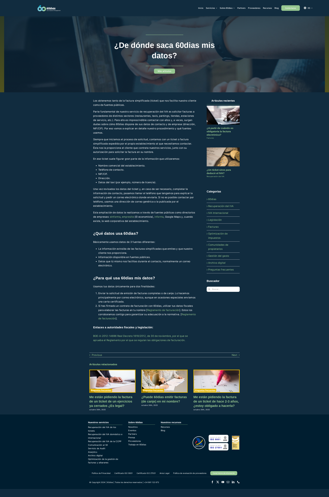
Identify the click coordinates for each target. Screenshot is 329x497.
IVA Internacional (218, 212)
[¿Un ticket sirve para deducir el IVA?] (223, 156)
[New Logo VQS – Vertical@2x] (235, 436)
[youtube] (223, 482)
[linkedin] (233, 482)
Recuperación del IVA (215, 176)
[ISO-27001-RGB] (218, 443)
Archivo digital (217, 262)
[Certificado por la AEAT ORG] (199, 437)
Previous (97, 355)
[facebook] (212, 482)
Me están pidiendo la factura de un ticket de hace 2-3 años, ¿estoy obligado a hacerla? (216, 401)
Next (234, 355)
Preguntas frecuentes (221, 269)
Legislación (215, 219)
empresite (128, 216)
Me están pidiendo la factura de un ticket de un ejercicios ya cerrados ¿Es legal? (110, 401)
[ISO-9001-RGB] (218, 435)
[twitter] (217, 482)
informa (159, 216)
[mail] (228, 482)
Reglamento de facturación (163, 310)
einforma (115, 216)
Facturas (210, 138)
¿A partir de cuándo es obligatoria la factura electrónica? (220, 131)
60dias (212, 199)
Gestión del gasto (218, 255)
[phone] (238, 482)
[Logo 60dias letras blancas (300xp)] (49, 5)
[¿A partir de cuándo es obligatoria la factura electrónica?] (223, 115)
